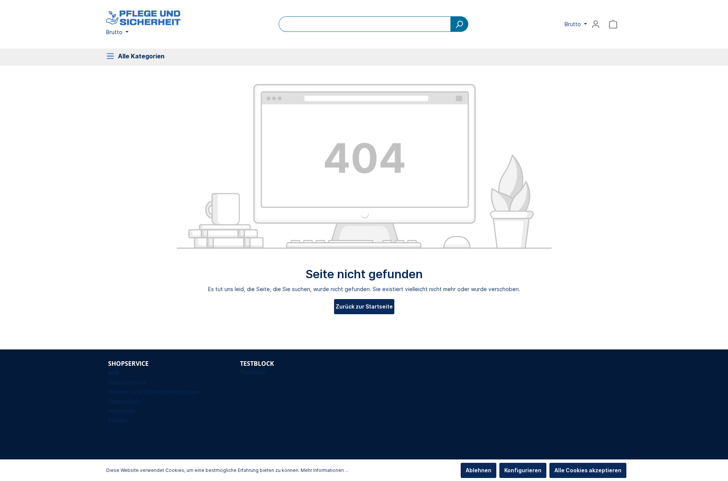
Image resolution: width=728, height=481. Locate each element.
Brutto (115, 32)
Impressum (121, 410)
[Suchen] (459, 24)
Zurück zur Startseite (364, 306)
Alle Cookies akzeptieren (587, 470)
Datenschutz (124, 401)
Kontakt (118, 420)
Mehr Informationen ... (324, 470)
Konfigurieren (522, 470)
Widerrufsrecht (127, 382)
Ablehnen (478, 470)
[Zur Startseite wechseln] (144, 18)
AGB (113, 373)
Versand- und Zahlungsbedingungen (154, 392)
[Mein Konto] (595, 24)
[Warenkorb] (613, 24)
